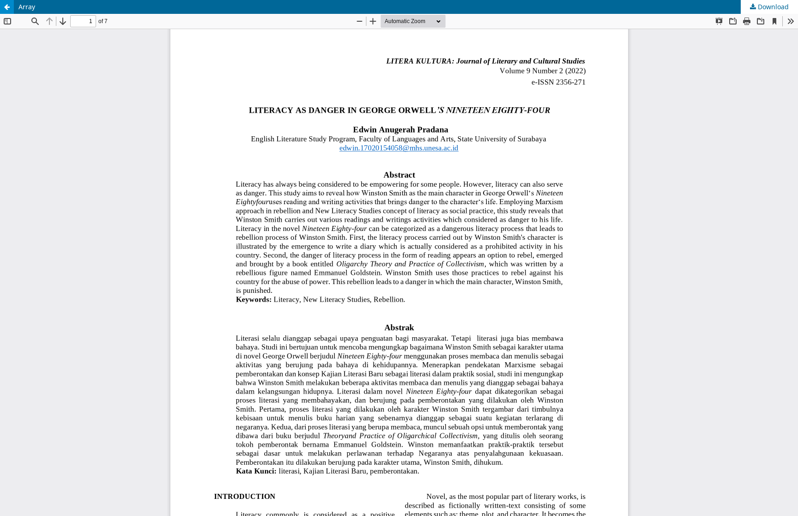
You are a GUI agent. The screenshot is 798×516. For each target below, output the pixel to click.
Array (26, 6)
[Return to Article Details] (7, 7)
